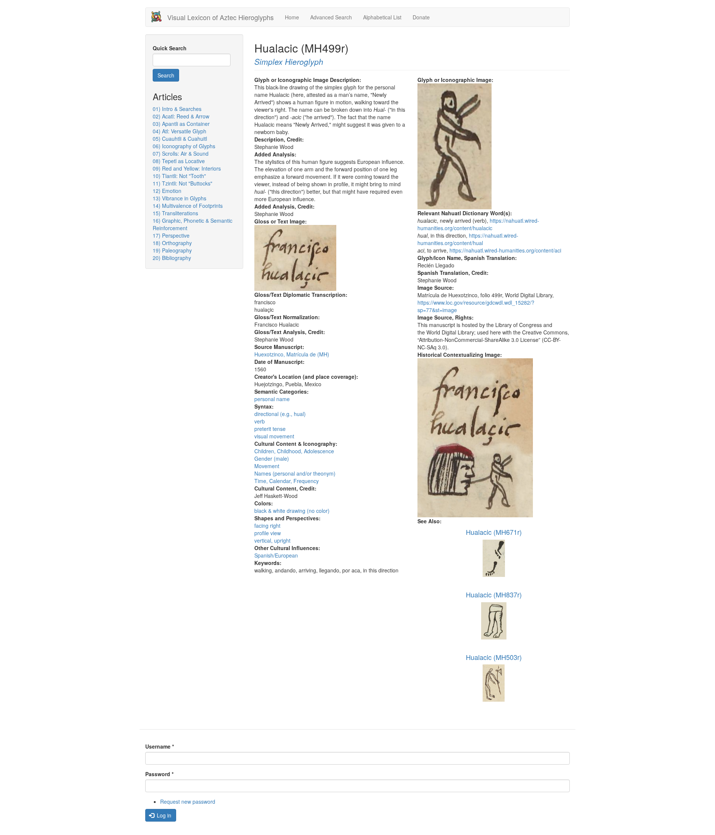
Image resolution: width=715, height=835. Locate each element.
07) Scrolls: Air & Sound (181, 153)
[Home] (159, 16)
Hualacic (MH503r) (494, 657)
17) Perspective (171, 235)
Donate (421, 17)
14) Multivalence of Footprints (188, 205)
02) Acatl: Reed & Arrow (181, 116)
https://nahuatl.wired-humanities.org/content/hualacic (478, 224)
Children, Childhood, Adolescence (294, 451)
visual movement (274, 436)
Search (166, 75)
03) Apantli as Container (181, 123)
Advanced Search (331, 17)
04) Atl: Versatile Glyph (179, 131)
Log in (163, 815)
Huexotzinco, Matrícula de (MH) (291, 354)
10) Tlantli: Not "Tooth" (179, 176)
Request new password (187, 801)
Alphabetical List (382, 17)
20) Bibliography (172, 257)
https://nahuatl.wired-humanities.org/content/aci (505, 250)
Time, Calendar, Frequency (286, 481)
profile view (267, 533)
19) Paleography (172, 250)
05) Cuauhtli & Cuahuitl (180, 138)
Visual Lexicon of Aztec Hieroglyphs (220, 17)
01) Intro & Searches (177, 108)
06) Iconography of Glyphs (184, 146)
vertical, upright (272, 540)
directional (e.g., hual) (280, 414)
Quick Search (170, 48)
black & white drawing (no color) (292, 510)
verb (259, 421)
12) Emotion (167, 190)
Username (159, 746)
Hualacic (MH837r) (494, 594)
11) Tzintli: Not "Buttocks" (182, 183)
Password (159, 774)
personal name (272, 399)
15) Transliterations (175, 213)
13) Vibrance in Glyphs (179, 198)
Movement (266, 466)
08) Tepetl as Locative (179, 161)
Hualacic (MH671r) (494, 532)
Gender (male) (271, 458)
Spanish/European (276, 555)
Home (292, 17)
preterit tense (270, 428)
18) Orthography (172, 243)
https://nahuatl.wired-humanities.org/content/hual (467, 239)
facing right (267, 525)
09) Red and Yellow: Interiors (187, 168)
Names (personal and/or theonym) (295, 473)
